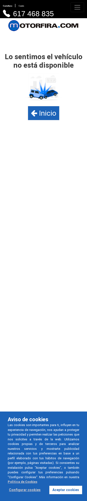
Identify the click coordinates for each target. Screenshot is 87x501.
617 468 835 (33, 14)
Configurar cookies (25, 490)
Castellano (8, 6)
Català (21, 6)
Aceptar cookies (65, 490)
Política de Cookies (22, 482)
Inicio (46, 113)
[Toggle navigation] (77, 7)
